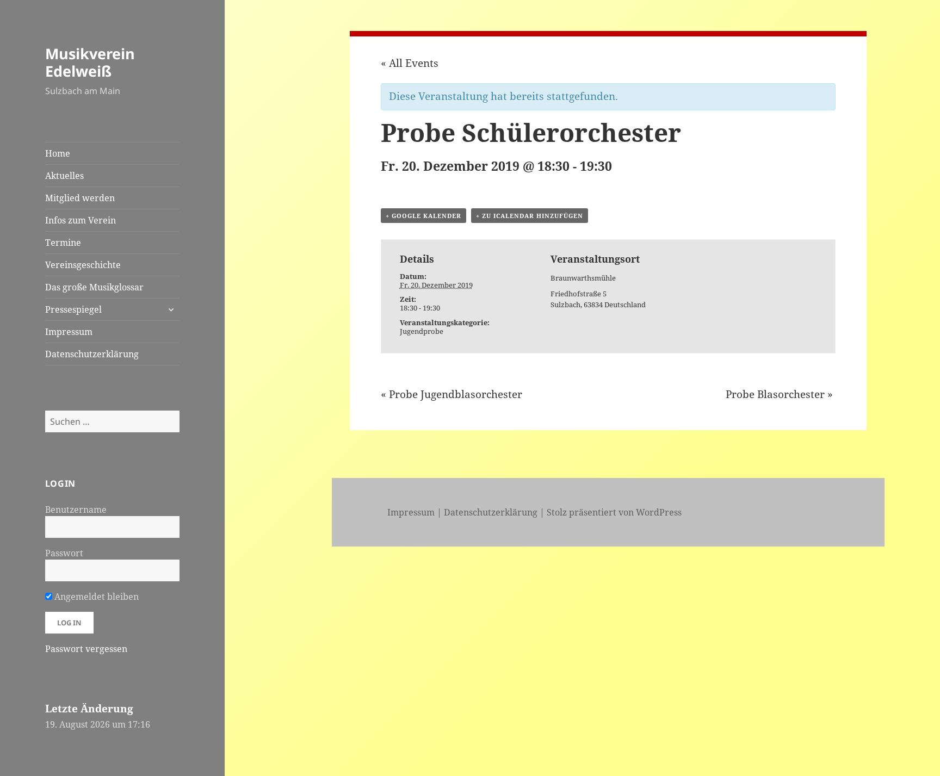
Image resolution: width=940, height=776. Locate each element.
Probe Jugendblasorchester (451, 394)
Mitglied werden (80, 198)
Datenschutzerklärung (92, 354)
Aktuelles (64, 176)
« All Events (409, 63)
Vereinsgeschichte (83, 265)
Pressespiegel (73, 309)
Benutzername (76, 510)
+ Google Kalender (423, 216)
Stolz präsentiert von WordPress (614, 512)
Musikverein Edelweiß (90, 62)
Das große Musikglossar (94, 287)
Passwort (64, 553)
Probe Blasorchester (779, 394)
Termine (63, 243)
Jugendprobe (421, 331)
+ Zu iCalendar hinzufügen (529, 216)
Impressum (68, 332)
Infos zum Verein (80, 220)
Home (57, 153)
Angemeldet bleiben (95, 597)
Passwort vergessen (86, 649)
